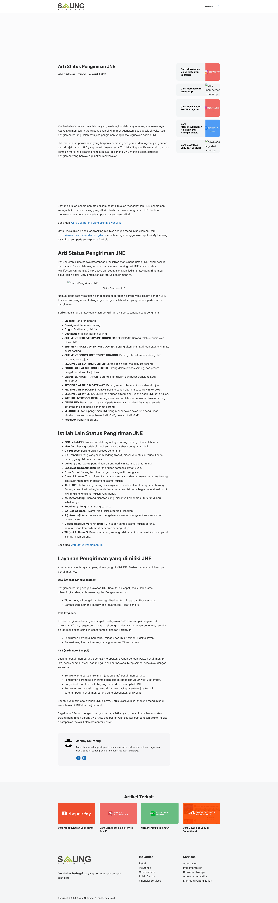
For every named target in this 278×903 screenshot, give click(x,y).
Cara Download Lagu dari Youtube (191, 146)
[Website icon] (84, 758)
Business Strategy (194, 872)
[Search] (219, 6)
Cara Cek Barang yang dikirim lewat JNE (96, 222)
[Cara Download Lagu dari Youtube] (212, 146)
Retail (142, 863)
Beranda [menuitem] (209, 6)
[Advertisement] (139, 34)
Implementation (192, 867)
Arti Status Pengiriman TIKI (87, 544)
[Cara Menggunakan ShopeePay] (76, 813)
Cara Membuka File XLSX (155, 827)
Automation (190, 863)
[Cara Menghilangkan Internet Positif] (118, 813)
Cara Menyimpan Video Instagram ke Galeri (190, 72)
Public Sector (147, 876)
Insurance (145, 867)
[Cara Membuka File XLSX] (160, 813)
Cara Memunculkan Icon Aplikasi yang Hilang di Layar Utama (191, 128)
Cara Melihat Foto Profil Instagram (191, 108)
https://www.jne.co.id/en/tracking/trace (82, 235)
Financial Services (150, 880)
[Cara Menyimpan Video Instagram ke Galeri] (212, 72)
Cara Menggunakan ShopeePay (75, 827)
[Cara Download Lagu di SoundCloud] (201, 813)
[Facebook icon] (78, 758)
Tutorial (82, 74)
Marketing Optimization (197, 880)
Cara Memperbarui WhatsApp (191, 90)
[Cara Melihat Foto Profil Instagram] (212, 108)
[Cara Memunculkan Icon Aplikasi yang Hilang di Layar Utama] (212, 128)
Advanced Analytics (195, 876)
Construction (147, 872)
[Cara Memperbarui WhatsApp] (213, 90)
